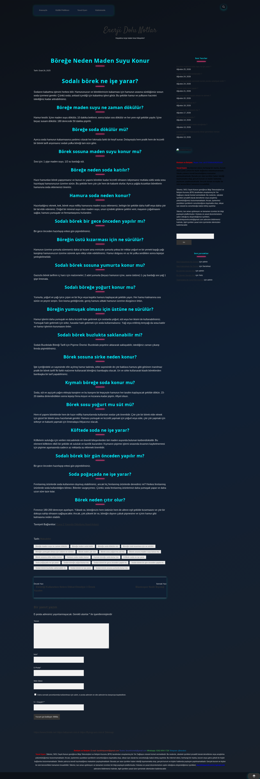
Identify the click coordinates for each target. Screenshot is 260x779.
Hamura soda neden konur (78, 557)
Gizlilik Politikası (62, 10)
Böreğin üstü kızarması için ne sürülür (138, 546)
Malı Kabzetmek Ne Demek (187, 262)
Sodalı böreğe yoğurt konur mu (76, 563)
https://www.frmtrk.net (45, 732)
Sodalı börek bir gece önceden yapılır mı (110, 563)
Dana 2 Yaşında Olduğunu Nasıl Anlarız (77, 524)
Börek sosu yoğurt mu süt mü (112, 552)
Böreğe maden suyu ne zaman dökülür (51, 546)
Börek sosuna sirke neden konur (49, 557)
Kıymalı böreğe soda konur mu (106, 557)
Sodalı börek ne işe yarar (80, 568)
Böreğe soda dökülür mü (108, 546)
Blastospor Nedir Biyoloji (150, 587)
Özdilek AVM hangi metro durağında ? (191, 125)
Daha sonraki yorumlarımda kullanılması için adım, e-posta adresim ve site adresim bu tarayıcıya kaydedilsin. (81, 695)
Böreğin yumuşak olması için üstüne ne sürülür (55, 552)
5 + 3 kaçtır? (39, 702)
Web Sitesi (38, 681)
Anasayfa (43, 10)
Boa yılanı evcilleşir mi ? (186, 103)
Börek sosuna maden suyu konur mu (144, 552)
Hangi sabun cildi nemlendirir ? (189, 74)
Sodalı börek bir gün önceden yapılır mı (147, 563)
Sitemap (109, 732)
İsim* (36, 654)
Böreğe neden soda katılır (82, 546)
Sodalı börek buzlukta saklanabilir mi (51, 568)
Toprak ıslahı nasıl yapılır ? (187, 88)
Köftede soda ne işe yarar (133, 557)
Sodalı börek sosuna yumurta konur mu (112, 568)
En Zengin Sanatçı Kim (185, 271)
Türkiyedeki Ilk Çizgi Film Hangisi (190, 280)
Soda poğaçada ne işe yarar (47, 563)
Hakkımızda (100, 10)
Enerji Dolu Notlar (130, 30)
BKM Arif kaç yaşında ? (185, 117)
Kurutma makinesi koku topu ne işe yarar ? (193, 67)
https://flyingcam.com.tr (92, 732)
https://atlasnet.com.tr (68, 732)
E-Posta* (37, 668)
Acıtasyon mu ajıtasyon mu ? (188, 110)
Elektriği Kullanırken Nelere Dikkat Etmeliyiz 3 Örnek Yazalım (64, 589)
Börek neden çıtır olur (87, 552)
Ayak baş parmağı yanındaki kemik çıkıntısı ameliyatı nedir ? (200, 81)
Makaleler (45, 539)
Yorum (36, 621)
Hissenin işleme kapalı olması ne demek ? (193, 96)
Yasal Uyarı (82, 10)
